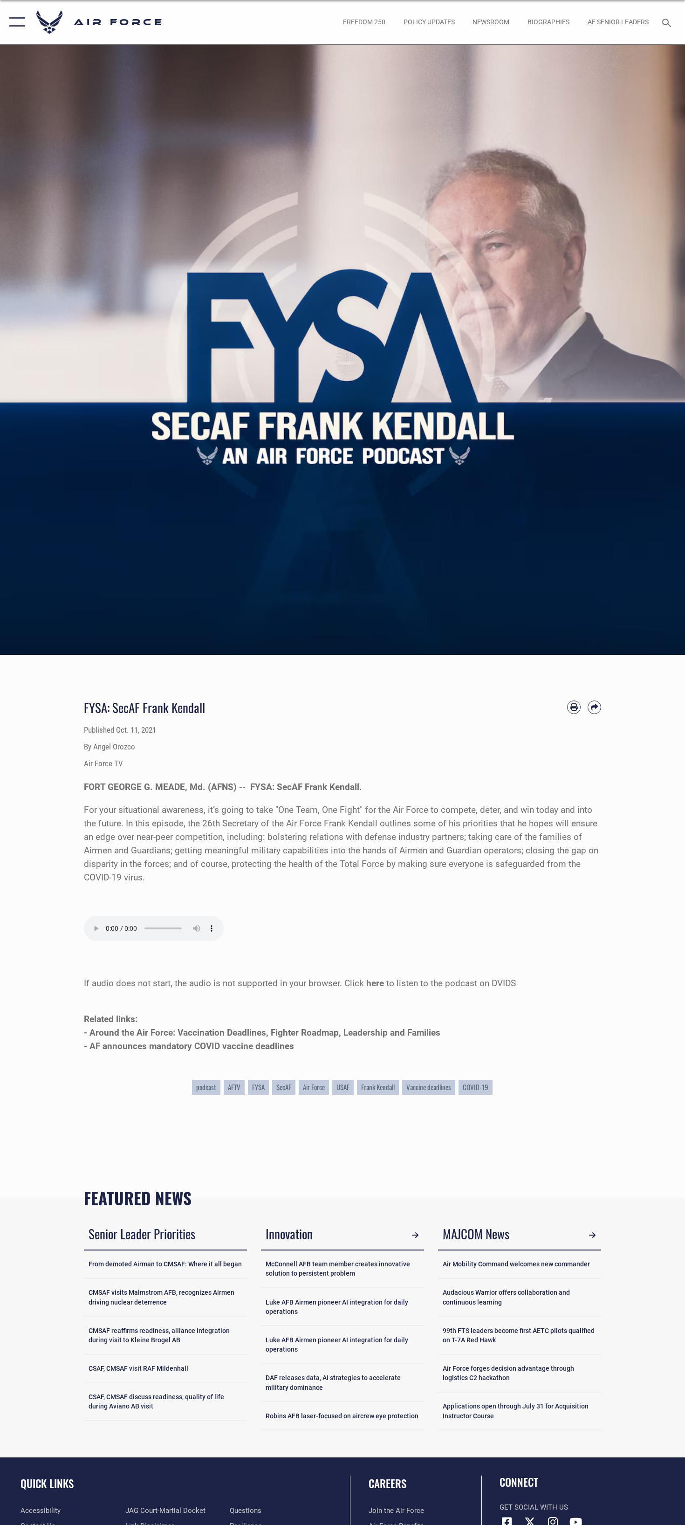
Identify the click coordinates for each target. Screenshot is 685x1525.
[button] (15, 22)
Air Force (314, 1087)
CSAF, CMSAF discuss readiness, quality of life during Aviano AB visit (156, 1401)
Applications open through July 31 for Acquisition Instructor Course (516, 1410)
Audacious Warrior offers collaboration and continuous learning (506, 1297)
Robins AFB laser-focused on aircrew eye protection (342, 1416)
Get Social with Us (534, 1507)
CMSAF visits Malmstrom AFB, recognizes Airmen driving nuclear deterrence (161, 1297)
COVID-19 (475, 1087)
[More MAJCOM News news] (592, 1235)
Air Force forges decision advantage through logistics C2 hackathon (508, 1373)
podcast (206, 1087)
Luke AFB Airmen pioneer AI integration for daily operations (337, 1306)
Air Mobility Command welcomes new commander (516, 1264)
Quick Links (47, 1483)
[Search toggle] (668, 22)
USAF (342, 1087)
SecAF (283, 1087)
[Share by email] (594, 707)
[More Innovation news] (415, 1235)
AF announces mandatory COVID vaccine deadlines (191, 1046)
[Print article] (574, 707)
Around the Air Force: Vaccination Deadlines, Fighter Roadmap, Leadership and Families (264, 1032)
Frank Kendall (378, 1087)
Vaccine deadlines (428, 1087)
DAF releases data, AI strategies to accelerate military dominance (333, 1382)
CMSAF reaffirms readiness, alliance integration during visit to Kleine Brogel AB (159, 1335)
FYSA (258, 1087)
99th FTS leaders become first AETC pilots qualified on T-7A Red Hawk (519, 1335)
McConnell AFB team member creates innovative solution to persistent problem (338, 1268)
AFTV (234, 1087)
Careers (387, 1483)
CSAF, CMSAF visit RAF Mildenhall (138, 1368)
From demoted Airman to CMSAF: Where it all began (165, 1264)
